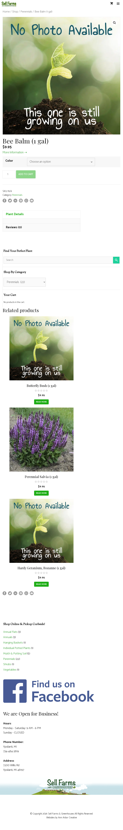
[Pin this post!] (21, 201)
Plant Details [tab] (15, 214)
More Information (13, 152)
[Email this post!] (32, 201)
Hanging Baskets (13, 642)
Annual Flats (10, 632)
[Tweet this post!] (10, 201)
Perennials (26, 11)
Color (9, 160)
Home (6, 11)
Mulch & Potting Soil (15, 653)
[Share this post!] (4, 201)
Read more (41, 401)
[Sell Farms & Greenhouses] (9, 4)
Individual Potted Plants (16, 648)
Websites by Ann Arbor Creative (61, 818)
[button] (114, 23)
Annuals (7, 637)
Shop (15, 11)
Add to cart (25, 174)
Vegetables (9, 669)
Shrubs (7, 664)
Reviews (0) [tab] (14, 227)
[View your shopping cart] (111, 4)
